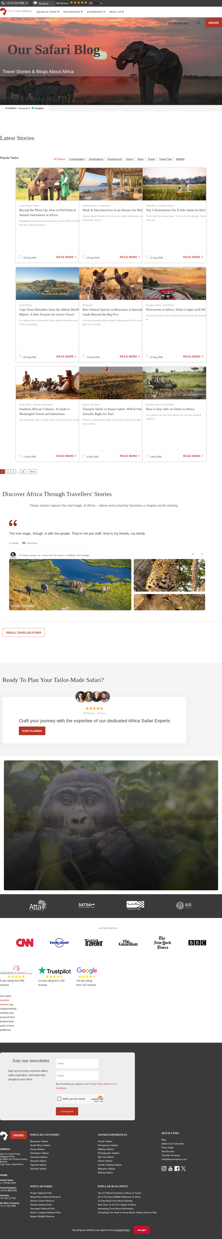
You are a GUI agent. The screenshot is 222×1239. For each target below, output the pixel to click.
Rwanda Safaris (38, 1161)
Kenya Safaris (37, 1149)
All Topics (59, 159)
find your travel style (178, 23)
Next (32, 471)
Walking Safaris (106, 1149)
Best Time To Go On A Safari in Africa (117, 1204)
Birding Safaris (105, 1172)
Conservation (77, 159)
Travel (151, 159)
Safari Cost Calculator (173, 1143)
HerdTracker (168, 1151)
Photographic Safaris (108, 1153)
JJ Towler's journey (28, 555)
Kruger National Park (41, 1193)
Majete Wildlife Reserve (42, 1216)
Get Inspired (67, 1111)
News (129, 159)
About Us (115, 12)
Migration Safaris (106, 1168)
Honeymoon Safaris (108, 1145)
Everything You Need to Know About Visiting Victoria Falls (127, 1212)
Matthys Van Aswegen (78, 555)
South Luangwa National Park (45, 1212)
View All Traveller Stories (23, 632)
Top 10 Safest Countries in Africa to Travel (119, 1193)
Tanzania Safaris (38, 1157)
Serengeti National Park (42, 1208)
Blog (164, 1139)
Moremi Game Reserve (42, 1200)
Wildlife (180, 159)
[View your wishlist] (191, 22)
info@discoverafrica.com (174, 1159)
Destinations (71, 12)
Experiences (95, 12)
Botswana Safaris (39, 1141)
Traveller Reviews (171, 1155)
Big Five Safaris (106, 1157)
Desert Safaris (105, 1161)
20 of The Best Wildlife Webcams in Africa (119, 1197)
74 (23, 471)
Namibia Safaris (38, 1168)
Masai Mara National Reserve (45, 1197)
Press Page (167, 1147)
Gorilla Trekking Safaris (110, 1164)
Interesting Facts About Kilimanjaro (116, 1208)
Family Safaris (105, 1141)
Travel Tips (165, 159)
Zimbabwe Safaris (39, 1153)
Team (140, 159)
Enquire (214, 22)
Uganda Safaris (38, 1164)
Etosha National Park (41, 1204)
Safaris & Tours (46, 12)
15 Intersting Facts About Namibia (115, 1200)
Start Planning (32, 730)
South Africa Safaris (40, 1145)
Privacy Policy (96, 1084)
